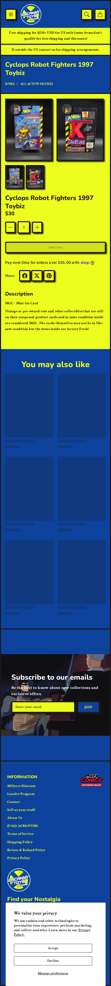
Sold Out (55, 247)
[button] (11, 14)
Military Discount (21, 786)
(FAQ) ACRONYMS (22, 826)
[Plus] (37, 227)
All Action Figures (36, 84)
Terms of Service (20, 834)
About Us (14, 818)
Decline (53, 960)
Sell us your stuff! (21, 810)
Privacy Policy (18, 858)
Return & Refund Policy (26, 850)
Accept (53, 948)
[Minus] (10, 227)
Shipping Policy (20, 842)
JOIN (88, 707)
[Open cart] (100, 14)
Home (10, 84)
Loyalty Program (21, 794)
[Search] (86, 14)
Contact (13, 802)
